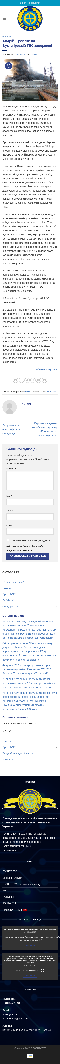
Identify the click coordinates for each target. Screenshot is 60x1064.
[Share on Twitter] (27, 380)
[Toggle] (56, 606)
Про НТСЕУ (9, 594)
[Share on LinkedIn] (44, 380)
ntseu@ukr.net (10, 1014)
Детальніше (30, 945)
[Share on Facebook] (21, 380)
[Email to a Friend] (33, 380)
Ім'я (9, 495)
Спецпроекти (10, 606)
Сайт (9, 525)
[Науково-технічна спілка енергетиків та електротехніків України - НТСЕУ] (30, 18)
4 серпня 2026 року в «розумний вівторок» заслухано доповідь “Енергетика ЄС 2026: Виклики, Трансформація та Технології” (27, 669)
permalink (51, 391)
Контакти (7, 759)
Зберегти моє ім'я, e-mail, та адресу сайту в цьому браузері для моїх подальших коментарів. (28, 545)
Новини (7, 588)
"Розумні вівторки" (13, 581)
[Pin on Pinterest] (38, 380)
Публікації (8, 600)
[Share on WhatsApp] (15, 380)
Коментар (12, 468)
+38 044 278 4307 (12, 1002)
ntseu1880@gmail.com (15, 1018)
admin (34, 54)
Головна (7, 740)
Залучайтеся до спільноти (17, 753)
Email (9, 510)
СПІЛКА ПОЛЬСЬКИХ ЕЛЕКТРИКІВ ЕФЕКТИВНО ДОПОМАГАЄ (30, 929)
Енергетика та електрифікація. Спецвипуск (11, 429)
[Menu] (4, 18)
